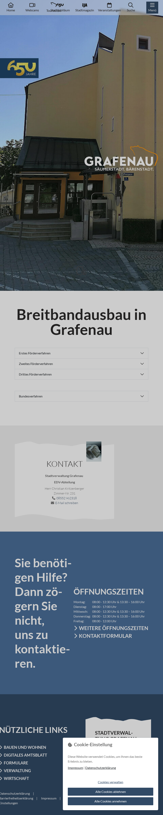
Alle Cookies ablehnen (110, 791)
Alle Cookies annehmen (110, 801)
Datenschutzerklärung (100, 768)
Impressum (75, 768)
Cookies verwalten (110, 782)
